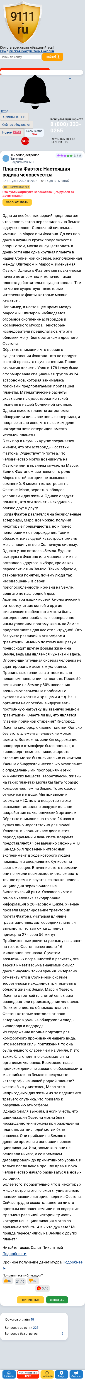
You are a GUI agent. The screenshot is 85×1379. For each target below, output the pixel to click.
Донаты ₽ (57, 1300)
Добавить (47, 1376)
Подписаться (30, 1300)
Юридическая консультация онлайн (27, 51)
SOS (25, 141)
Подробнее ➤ (14, 1253)
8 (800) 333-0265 (65, 127)
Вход (4, 111)
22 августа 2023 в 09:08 (19, 181)
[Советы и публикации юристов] (22, 22)
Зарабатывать (17, 202)
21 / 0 (20, 1281)
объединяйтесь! (42, 47)
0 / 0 (45, 1288)
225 (36, 1327)
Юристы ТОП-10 (14, 117)
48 (32, 1319)
